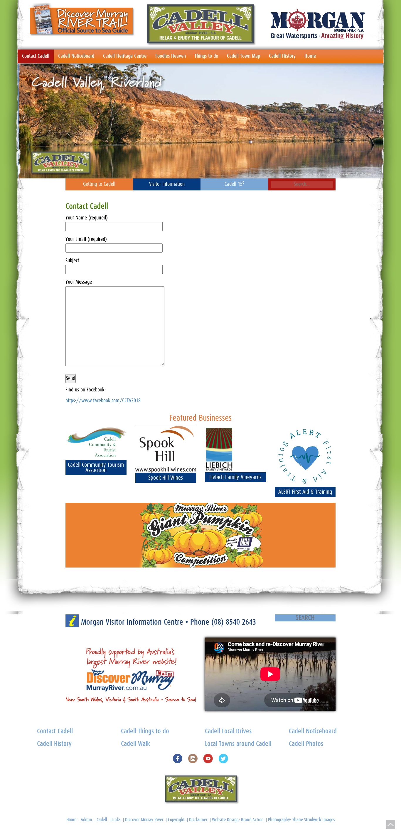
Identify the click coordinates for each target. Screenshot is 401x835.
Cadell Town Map (243, 56)
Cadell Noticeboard (76, 56)
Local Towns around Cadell (238, 744)
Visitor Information (167, 184)
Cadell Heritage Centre (124, 56)
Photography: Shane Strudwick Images (301, 819)
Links (116, 819)
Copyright (176, 819)
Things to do (206, 56)
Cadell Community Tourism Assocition (96, 467)
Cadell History (282, 56)
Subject (72, 260)
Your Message (78, 282)
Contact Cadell (35, 56)
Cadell (102, 819)
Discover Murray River (144, 819)
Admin (86, 819)
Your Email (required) (86, 239)
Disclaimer (198, 819)
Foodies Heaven (170, 56)
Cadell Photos (306, 744)
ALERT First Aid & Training (305, 492)
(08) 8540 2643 (233, 622)
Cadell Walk (135, 744)
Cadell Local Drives (228, 731)
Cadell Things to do (145, 731)
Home (310, 56)
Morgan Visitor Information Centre (133, 622)
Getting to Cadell (99, 184)
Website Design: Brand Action (238, 819)
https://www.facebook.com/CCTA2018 (103, 400)
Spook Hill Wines (165, 477)
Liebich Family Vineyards (235, 477)
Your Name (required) (86, 218)
